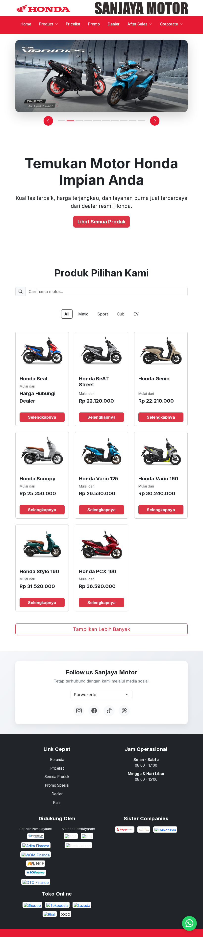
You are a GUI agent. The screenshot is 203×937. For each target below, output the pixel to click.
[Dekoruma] (165, 829)
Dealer (114, 24)
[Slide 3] (79, 121)
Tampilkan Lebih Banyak (101, 629)
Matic (83, 314)
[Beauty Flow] (143, 829)
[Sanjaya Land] (125, 829)
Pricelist (73, 24)
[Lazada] (82, 905)
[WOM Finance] (35, 854)
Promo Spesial (57, 785)
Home (26, 24)
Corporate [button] (169, 24)
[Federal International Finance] (35, 836)
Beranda (57, 759)
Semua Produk (57, 776)
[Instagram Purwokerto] (78, 710)
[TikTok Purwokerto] (109, 710)
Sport (102, 314)
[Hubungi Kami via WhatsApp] (189, 923)
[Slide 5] (97, 121)
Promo (94, 24)
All (66, 314)
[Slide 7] (115, 121)
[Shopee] (32, 905)
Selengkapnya (42, 417)
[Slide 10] (141, 121)
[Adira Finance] (36, 845)
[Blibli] (50, 914)
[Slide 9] (132, 121)
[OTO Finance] (35, 882)
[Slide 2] (70, 121)
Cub (121, 314)
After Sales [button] (137, 24)
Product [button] (46, 24)
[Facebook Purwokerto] (94, 710)
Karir (57, 802)
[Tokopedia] (57, 905)
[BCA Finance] (35, 873)
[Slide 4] (88, 121)
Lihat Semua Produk (101, 222)
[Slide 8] (123, 121)
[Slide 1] (61, 121)
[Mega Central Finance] (35, 863)
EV (136, 314)
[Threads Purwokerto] (124, 710)
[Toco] (65, 914)
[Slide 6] (106, 121)
